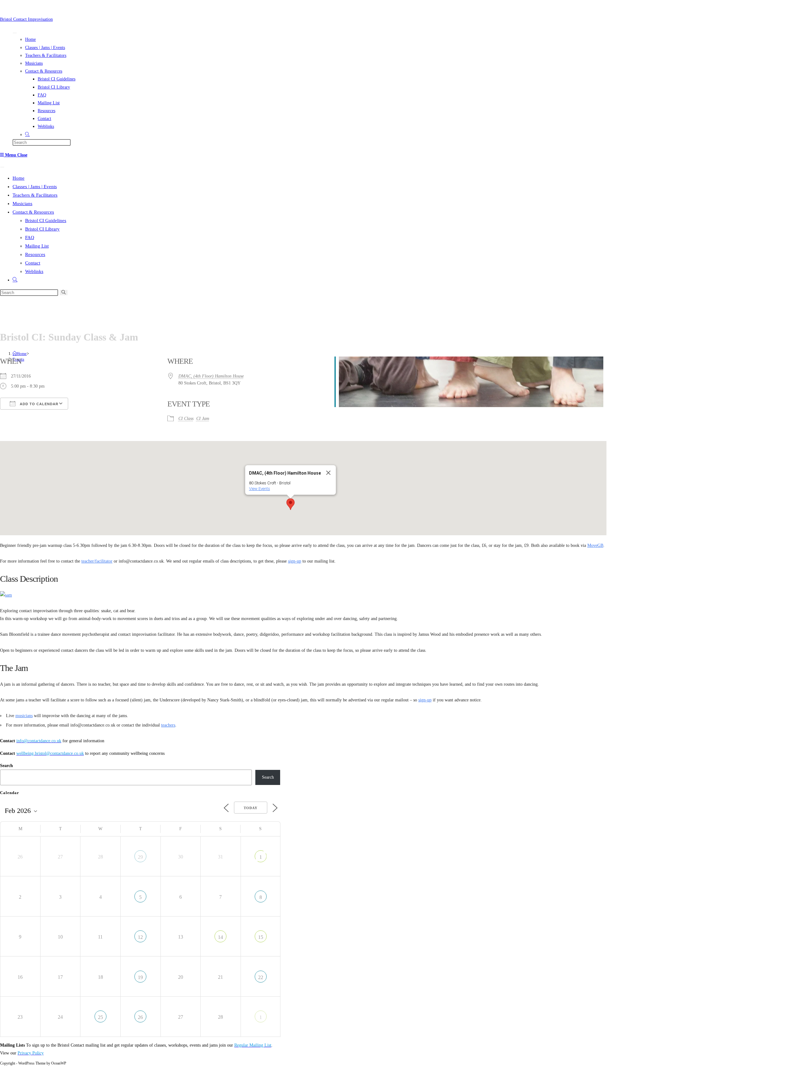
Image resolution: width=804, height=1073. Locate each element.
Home (30, 39)
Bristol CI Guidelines (56, 79)
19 (140, 977)
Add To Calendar (38, 404)
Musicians (34, 63)
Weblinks (46, 126)
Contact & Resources (43, 71)
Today (251, 808)
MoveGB (595, 545)
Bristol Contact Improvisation (26, 19)
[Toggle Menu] (15, 33)
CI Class (185, 418)
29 (140, 857)
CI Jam (202, 418)
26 (140, 1017)
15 (260, 937)
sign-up (294, 561)
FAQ (42, 95)
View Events (259, 488)
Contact (44, 118)
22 (260, 977)
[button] (290, 504)
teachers (168, 725)
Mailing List (49, 103)
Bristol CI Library (54, 87)
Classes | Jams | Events (45, 47)
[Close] (328, 472)
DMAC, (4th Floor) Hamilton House (211, 376)
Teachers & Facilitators (45, 55)
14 (220, 937)
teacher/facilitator (96, 561)
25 (100, 1017)
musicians (24, 715)
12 (140, 937)
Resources (46, 110)
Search (6, 765)
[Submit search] (63, 293)
